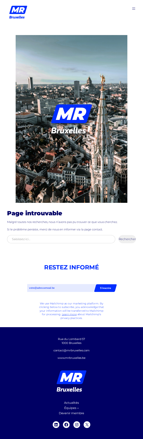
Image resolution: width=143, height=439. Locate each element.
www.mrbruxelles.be (71, 358)
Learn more (69, 314)
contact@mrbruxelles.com (71, 350)
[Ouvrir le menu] (133, 8)
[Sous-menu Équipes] (78, 408)
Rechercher (127, 239)
